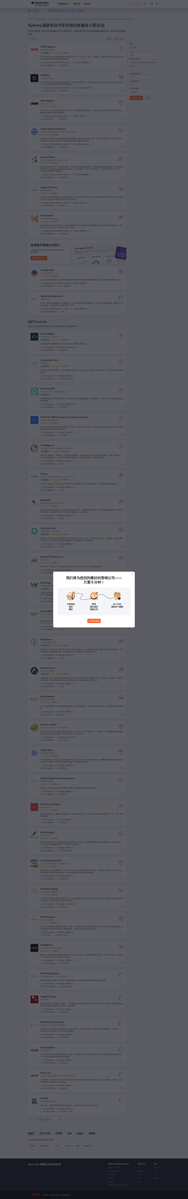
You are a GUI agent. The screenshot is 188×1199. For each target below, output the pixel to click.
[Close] (132, 574)
